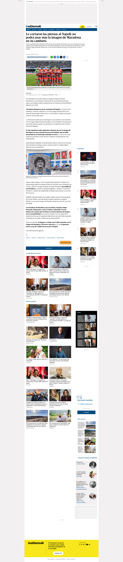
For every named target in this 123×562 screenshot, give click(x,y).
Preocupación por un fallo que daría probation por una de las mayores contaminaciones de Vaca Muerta (60, 293)
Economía (34, 29)
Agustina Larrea (29, 343)
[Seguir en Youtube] (87, 544)
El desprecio (53, 340)
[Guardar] (67, 57)
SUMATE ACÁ (58, 553)
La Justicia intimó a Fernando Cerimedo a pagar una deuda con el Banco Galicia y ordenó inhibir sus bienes (59, 382)
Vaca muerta (45, 1)
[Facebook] (55, 57)
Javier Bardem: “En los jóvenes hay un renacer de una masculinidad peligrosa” (59, 360)
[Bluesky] (58, 57)
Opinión (45, 29)
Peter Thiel (40, 1)
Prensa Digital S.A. (51, 559)
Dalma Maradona (41, 237)
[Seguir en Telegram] (83, 544)
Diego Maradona (60, 237)
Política (28, 29)
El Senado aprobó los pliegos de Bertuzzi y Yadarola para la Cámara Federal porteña (81, 343)
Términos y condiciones (70, 559)
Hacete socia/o (82, 27)
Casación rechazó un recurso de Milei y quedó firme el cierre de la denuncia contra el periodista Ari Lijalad (59, 271)
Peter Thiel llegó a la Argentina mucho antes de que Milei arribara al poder (37, 270)
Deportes (28, 237)
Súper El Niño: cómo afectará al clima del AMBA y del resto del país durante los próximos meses (81, 449)
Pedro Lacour (29, 298)
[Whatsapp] (51, 57)
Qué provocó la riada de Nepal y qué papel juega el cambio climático (81, 433)
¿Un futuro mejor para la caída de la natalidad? (36, 360)
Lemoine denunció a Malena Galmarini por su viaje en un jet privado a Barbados (58, 404)
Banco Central (72, 1)
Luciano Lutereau (53, 341)
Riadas (95, 1)
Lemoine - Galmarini (66, 1)
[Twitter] (61, 57)
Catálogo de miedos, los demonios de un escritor (36, 340)
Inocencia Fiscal (49, 1)
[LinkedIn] (64, 57)
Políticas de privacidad (60, 559)
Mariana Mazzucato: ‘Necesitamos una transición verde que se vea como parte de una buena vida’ (81, 441)
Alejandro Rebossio (53, 296)
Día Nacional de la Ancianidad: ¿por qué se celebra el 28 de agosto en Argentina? (59, 424)
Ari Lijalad (61, 1)
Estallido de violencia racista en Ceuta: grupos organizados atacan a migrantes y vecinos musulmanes (36, 404)
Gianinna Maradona (51, 237)
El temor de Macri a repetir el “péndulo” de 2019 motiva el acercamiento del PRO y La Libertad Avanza (36, 294)
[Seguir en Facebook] (81, 544)
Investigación (51, 29)
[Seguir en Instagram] (85, 544)
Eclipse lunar (83, 1)
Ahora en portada (31, 301)
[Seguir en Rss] (89, 544)
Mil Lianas (58, 29)
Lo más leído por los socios (33, 253)
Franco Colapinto (78, 1)
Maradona (34, 237)
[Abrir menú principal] (96, 26)
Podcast (64, 29)
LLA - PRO (36, 1)
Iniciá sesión (89, 26)
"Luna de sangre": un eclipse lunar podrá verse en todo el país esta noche (87, 163)
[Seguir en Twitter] (79, 544)
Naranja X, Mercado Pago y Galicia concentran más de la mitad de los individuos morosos (36, 319)
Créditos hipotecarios (89, 1)
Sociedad (40, 29)
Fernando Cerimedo (56, 1)
